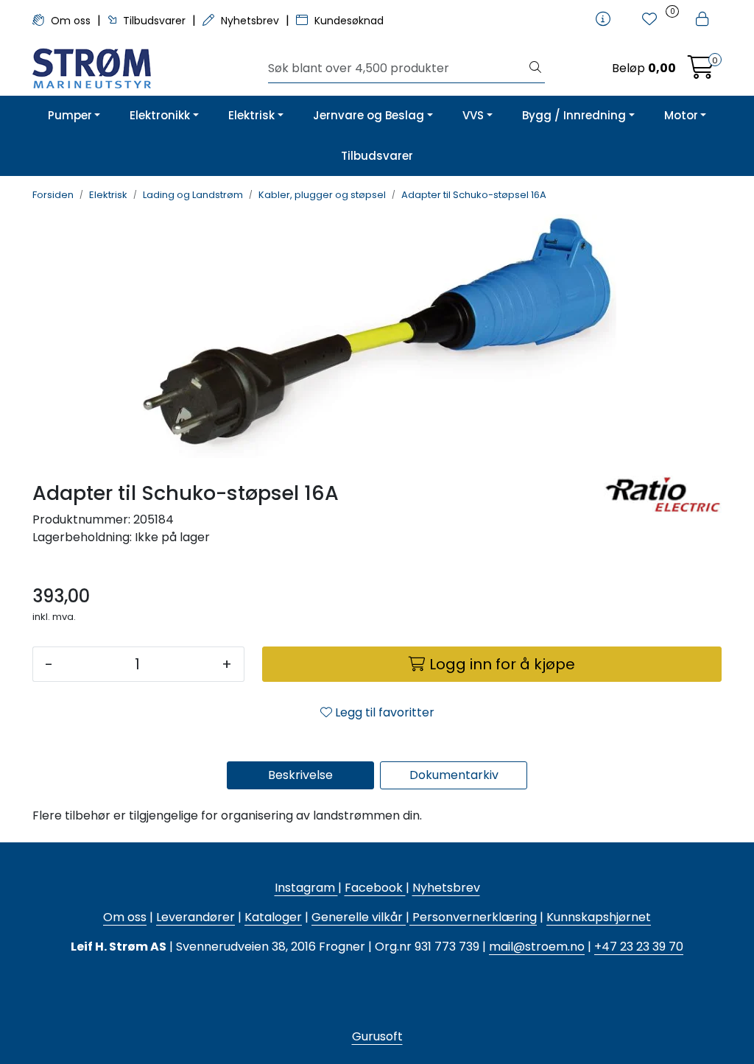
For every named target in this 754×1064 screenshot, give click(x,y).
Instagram (306, 887)
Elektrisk (251, 115)
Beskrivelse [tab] (300, 775)
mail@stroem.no (537, 946)
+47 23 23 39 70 (638, 946)
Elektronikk (160, 115)
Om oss (71, 20)
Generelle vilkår (357, 917)
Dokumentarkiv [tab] (453, 775)
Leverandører (195, 917)
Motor (681, 115)
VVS (473, 115)
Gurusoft (377, 1036)
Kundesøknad (347, 20)
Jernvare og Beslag (368, 115)
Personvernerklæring (473, 917)
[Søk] (535, 68)
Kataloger (273, 917)
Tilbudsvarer (154, 20)
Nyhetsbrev (250, 20)
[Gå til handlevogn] (701, 71)
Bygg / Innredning (574, 115)
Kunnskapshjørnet (598, 917)
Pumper (70, 115)
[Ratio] (663, 523)
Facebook (375, 887)
